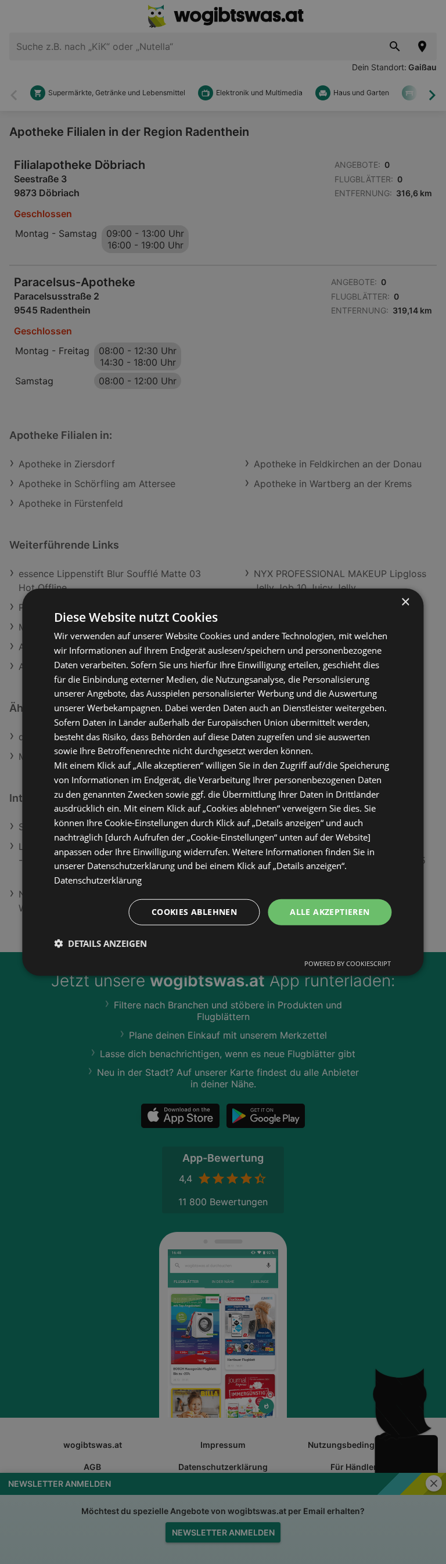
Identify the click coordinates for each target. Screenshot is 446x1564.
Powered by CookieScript (347, 962)
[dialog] (222, 782)
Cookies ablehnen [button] (194, 911)
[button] (100, 942)
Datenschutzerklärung (98, 880)
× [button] (405, 602)
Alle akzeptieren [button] (329, 911)
